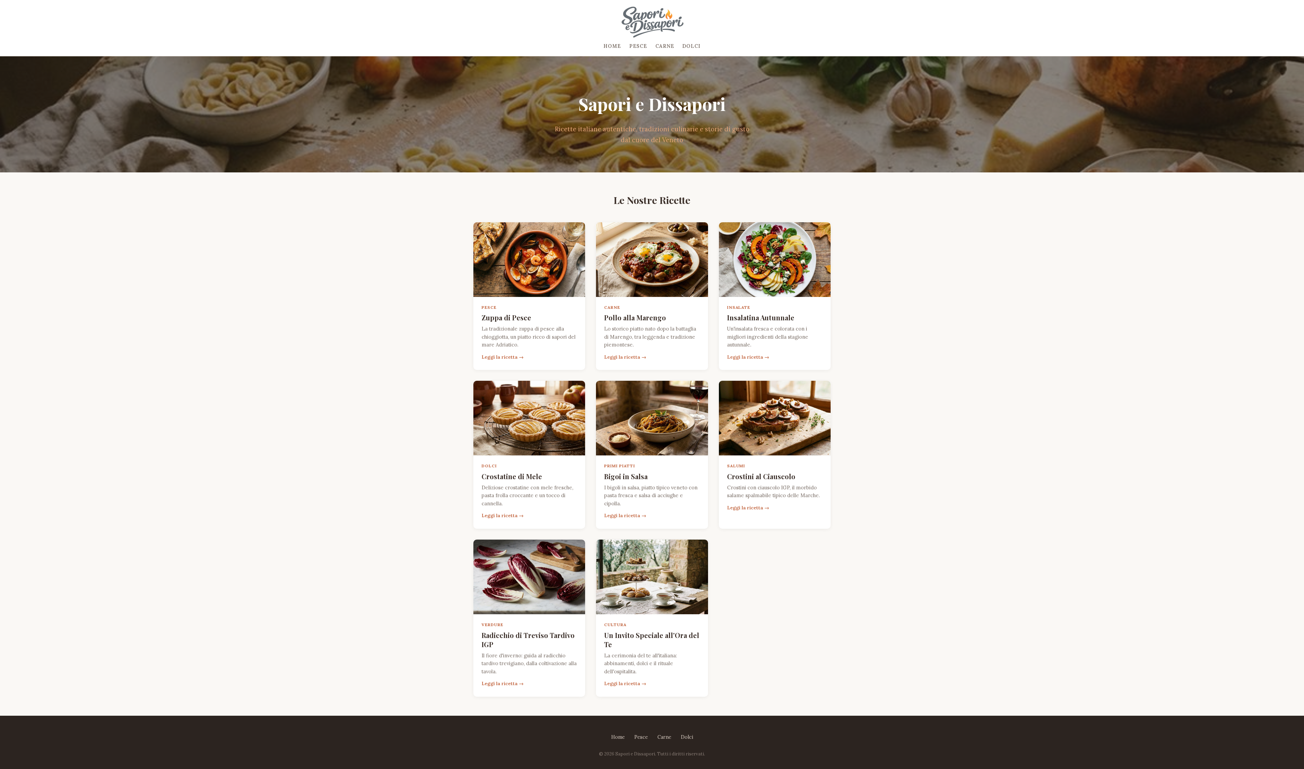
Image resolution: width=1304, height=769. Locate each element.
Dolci (691, 46)
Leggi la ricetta (500, 357)
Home (612, 46)
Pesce (638, 46)
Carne (664, 46)
